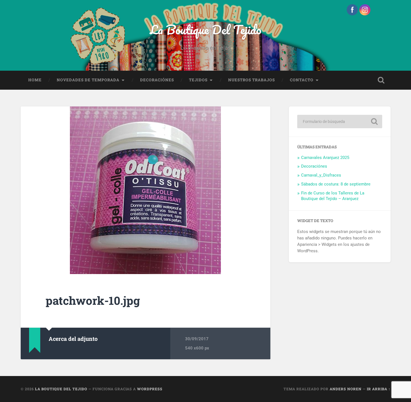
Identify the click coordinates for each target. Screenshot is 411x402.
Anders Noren (346, 389)
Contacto (301, 79)
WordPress (149, 389)
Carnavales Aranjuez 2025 (325, 157)
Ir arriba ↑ (379, 389)
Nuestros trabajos (251, 79)
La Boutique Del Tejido (205, 29)
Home (35, 79)
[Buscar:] (339, 121)
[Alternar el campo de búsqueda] (381, 80)
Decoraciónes (157, 79)
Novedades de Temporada (88, 79)
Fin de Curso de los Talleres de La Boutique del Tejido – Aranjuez (332, 196)
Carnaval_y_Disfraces (321, 175)
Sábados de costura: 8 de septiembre (335, 184)
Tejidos (198, 79)
